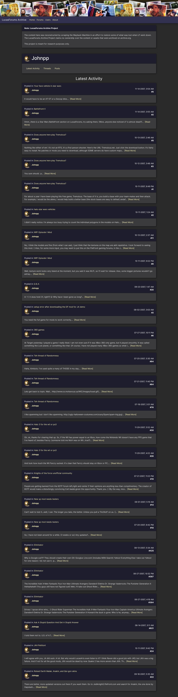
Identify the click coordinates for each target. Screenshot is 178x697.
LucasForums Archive (14, 19)
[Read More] (75, 99)
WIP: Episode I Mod (43, 232)
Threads (47, 68)
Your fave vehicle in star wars (47, 86)
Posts (57, 68)
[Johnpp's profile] (27, 90)
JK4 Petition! (40, 645)
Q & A (36, 284)
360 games (39, 330)
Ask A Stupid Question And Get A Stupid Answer (56, 622)
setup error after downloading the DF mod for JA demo (59, 307)
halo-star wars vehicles (44, 209)
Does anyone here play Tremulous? (50, 134)
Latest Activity (33, 68)
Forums (40, 20)
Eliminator (38, 545)
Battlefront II (39, 109)
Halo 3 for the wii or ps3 (45, 424)
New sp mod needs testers (46, 499)
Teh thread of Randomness (46, 355)
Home (32, 20)
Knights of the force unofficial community (53, 473)
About (55, 20)
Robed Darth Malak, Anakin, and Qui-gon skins (55, 671)
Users (47, 20)
